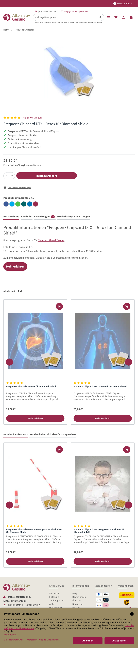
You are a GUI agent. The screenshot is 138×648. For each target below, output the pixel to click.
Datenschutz (55, 607)
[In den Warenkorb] (59, 306)
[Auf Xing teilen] (23, 204)
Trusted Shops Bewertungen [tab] (73, 216)
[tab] (11, 217)
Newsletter (77, 603)
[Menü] (108, 17)
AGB (51, 603)
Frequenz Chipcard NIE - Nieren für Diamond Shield (100, 386)
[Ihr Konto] (123, 17)
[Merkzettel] (115, 17)
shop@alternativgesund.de (76, 11)
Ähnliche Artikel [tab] (12, 291)
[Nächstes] (128, 362)
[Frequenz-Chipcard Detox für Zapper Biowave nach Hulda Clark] (69, 72)
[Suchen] (100, 17)
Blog (74, 593)
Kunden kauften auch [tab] (15, 434)
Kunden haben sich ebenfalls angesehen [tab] (52, 434)
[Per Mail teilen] (35, 204)
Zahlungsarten (56, 600)
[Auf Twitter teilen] (11, 204)
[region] (69, 362)
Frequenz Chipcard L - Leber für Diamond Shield (31, 386)
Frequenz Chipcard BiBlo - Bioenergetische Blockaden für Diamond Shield (34, 531)
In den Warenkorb (46, 175)
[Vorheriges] (9, 362)
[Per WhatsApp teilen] (17, 204)
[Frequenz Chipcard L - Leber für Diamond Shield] (35, 340)
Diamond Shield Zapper (51, 240)
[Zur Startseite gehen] (16, 17)
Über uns (76, 600)
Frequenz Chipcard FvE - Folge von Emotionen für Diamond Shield (99, 531)
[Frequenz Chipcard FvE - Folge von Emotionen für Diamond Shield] (103, 484)
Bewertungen (79, 596)
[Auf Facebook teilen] (6, 204)
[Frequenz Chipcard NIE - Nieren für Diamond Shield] (103, 340)
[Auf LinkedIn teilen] (29, 204)
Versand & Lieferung (54, 595)
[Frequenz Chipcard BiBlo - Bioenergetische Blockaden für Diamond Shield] (35, 484)
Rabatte (76, 607)
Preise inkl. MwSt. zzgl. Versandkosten (22, 165)
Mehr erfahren (35, 418)
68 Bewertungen (32, 117)
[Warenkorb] (131, 17)
